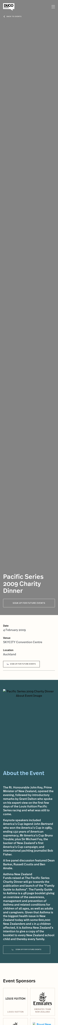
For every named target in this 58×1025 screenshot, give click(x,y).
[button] (53, 7)
